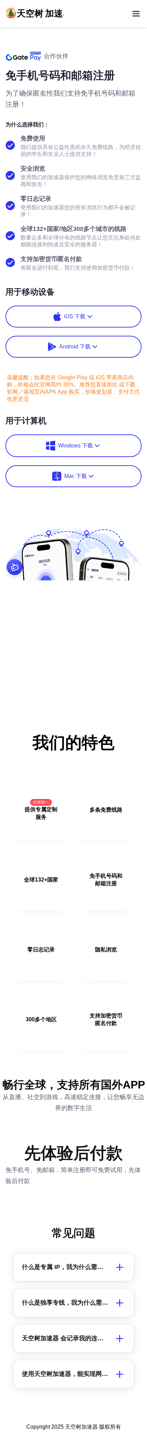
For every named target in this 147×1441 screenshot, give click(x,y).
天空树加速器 (81, 1427)
